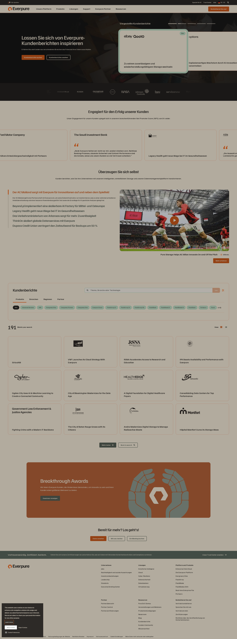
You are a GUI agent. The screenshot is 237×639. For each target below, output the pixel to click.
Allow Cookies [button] (11, 627)
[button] (12, 632)
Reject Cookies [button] (23, 627)
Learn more (9, 622)
